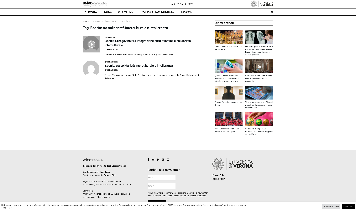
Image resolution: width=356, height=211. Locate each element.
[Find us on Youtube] (153, 159)
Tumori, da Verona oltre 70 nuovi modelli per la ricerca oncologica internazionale (259, 105)
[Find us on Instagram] (163, 159)
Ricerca (107, 12)
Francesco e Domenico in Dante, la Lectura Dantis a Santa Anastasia (259, 78)
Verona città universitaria (158, 12)
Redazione (186, 12)
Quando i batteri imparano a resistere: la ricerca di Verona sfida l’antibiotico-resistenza (227, 78)
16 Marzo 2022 (112, 62)
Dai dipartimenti (127, 12)
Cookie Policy (218, 179)
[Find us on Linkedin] (158, 159)
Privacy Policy (218, 175)
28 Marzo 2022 (112, 37)
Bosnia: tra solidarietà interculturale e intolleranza (114, 21)
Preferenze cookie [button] (331, 206)
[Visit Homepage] (95, 4)
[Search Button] (272, 11)
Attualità (91, 12)
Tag (90, 21)
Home (85, 21)
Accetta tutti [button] (348, 206)
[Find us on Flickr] (168, 159)
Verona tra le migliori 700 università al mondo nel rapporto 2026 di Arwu (259, 131)
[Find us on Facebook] (148, 159)
